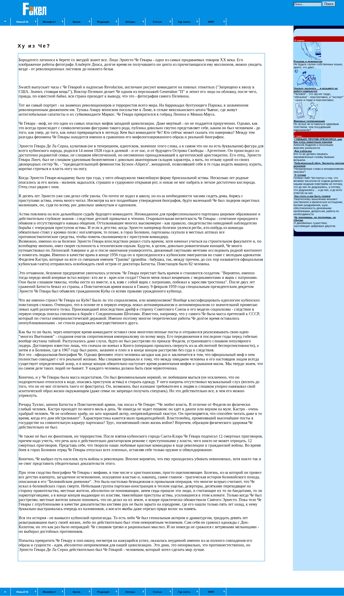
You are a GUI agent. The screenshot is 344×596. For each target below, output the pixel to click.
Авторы (130, 21)
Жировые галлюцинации (309, 121)
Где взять (184, 21)
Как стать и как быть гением (312, 196)
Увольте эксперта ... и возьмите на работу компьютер (316, 89)
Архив (76, 21)
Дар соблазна (303, 151)
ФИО (211, 21)
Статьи (157, 21)
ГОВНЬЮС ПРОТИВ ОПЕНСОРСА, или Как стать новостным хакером (318, 140)
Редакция (103, 21)
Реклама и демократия (308, 61)
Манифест (49, 21)
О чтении (300, 175)
